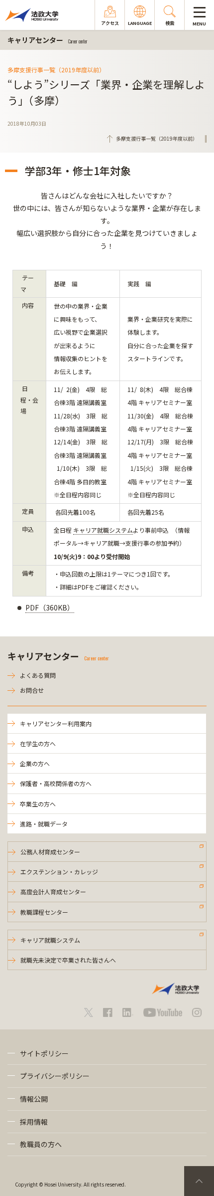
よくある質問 (38, 675)
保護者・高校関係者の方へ (56, 783)
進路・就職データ (44, 823)
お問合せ (32, 690)
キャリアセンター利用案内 (56, 723)
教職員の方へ (41, 1144)
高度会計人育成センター (53, 891)
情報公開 (34, 1099)
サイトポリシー (44, 1053)
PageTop (199, 1181)
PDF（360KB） (49, 607)
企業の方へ (35, 763)
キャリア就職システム (103, 530)
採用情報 (34, 1122)
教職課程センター (44, 912)
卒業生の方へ (38, 803)
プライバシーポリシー (55, 1076)
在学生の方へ (38, 743)
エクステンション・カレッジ (59, 871)
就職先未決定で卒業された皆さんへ (68, 960)
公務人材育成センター (50, 851)
